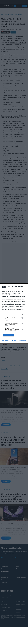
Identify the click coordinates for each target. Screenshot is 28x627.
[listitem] (14, 314)
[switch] (22, 318)
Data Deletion (5, 340)
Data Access (14, 340)
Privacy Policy (22, 340)
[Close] (24, 286)
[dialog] (14, 314)
